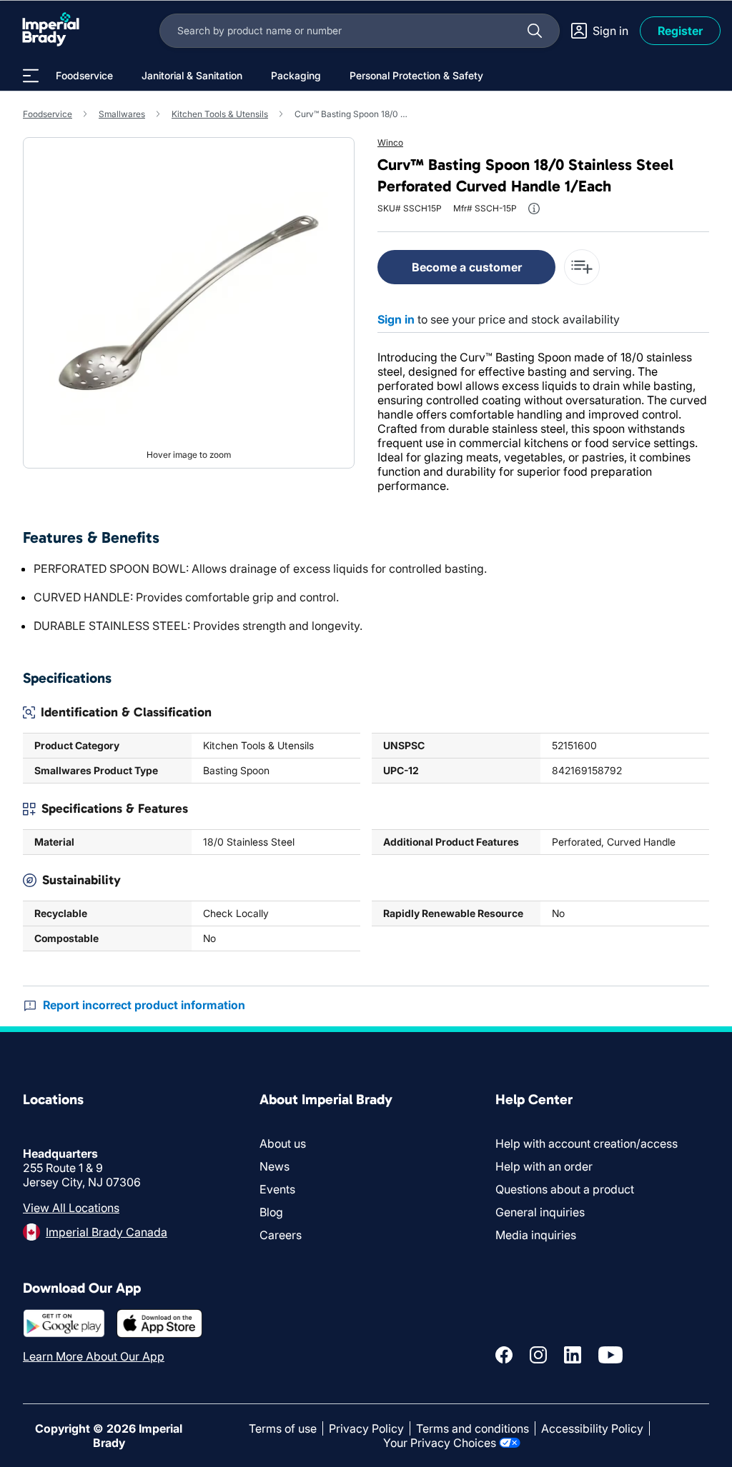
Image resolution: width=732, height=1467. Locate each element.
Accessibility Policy (592, 1428)
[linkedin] (572, 1354)
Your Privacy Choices (439, 1443)
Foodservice (47, 114)
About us (282, 1143)
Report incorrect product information (144, 1005)
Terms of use (283, 1428)
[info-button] (534, 208)
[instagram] (538, 1354)
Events (277, 1189)
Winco (390, 142)
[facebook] (504, 1354)
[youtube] (610, 1354)
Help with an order (544, 1166)
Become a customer (467, 267)
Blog (271, 1212)
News (274, 1166)
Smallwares (122, 114)
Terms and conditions (472, 1428)
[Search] (535, 31)
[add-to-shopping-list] (582, 267)
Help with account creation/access (586, 1143)
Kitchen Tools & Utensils (220, 114)
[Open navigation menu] (31, 76)
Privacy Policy (366, 1428)
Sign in (396, 319)
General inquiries (540, 1212)
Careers (280, 1235)
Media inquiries (535, 1235)
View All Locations (71, 1208)
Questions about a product (564, 1189)
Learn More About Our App (93, 1356)
